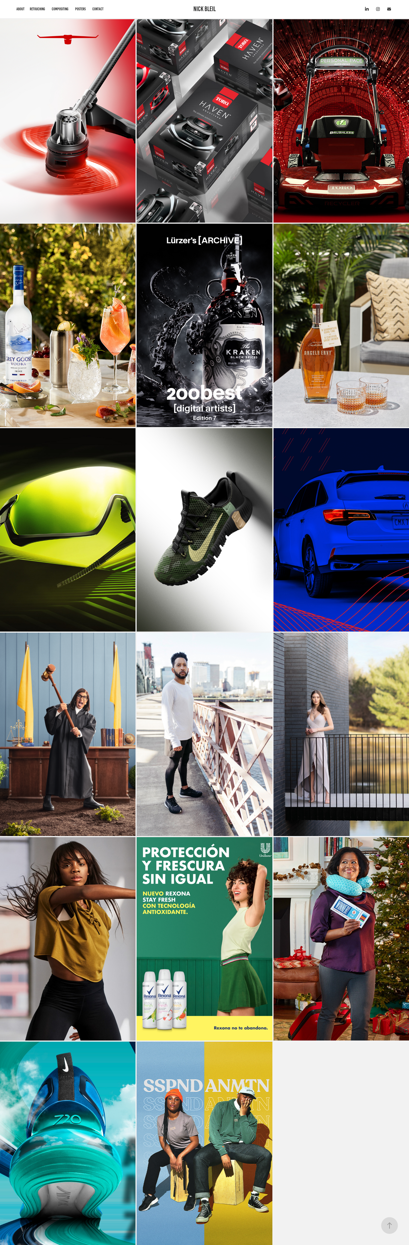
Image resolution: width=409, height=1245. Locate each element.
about (20, 9)
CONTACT (98, 9)
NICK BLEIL (204, 9)
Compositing (60, 9)
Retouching (37, 9)
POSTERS (80, 9)
